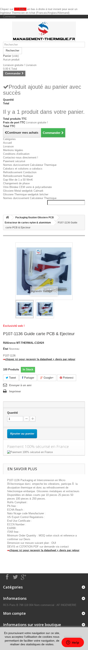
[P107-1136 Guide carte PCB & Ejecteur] (25, 309)
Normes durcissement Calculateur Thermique (29, 164)
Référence (9, 342)
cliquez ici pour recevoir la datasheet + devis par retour (40, 359)
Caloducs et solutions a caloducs (22, 168)
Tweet (12, 377)
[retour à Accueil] (7, 217)
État (5, 348)
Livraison (8, 146)
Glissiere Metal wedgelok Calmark (23, 190)
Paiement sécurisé (14, 161)
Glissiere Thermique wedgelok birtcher (25, 194)
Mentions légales (13, 150)
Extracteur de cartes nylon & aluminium (28, 222)
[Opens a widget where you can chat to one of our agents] (72, 643)
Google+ (48, 377)
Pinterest (67, 377)
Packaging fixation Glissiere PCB (34, 217)
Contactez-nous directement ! (20, 157)
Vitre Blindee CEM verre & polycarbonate (27, 187)
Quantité (12, 412)
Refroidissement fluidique (18, 176)
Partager (28, 377)
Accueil (7, 142)
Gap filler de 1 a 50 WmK (18, 179)
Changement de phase (16, 183)
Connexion (9, 16)
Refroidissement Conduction (19, 172)
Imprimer (15, 391)
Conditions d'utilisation (16, 153)
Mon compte (14, 613)
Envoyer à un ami (20, 385)
